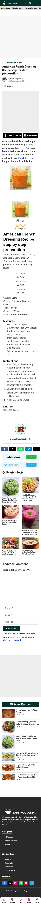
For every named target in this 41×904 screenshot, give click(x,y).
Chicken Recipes (30, 8)
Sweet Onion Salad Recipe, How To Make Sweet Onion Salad (9, 500)
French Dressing (26, 157)
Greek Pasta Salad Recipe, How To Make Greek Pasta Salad (9, 553)
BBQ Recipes (17, 8)
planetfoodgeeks (15, 79)
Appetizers (5, 8)
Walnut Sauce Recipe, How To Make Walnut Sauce (10, 522)
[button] (30, 3)
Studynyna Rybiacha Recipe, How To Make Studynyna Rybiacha (27, 755)
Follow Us (10, 86)
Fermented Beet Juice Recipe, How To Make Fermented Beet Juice (29, 532)
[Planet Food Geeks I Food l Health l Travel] (9, 3)
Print (21, 221)
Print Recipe (31, 135)
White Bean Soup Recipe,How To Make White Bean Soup (29, 552)
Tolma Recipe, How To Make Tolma (27, 711)
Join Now (31, 457)
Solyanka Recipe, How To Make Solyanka (25, 765)
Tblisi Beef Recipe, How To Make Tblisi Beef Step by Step (27, 722)
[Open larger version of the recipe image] (20, 209)
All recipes (8, 62)
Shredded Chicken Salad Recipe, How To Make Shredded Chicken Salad (29, 498)
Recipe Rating (10, 569)
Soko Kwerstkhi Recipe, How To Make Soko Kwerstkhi (26, 775)
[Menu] (37, 3)
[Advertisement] (20, 37)
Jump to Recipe (14, 135)
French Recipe (9, 151)
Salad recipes (17, 62)
